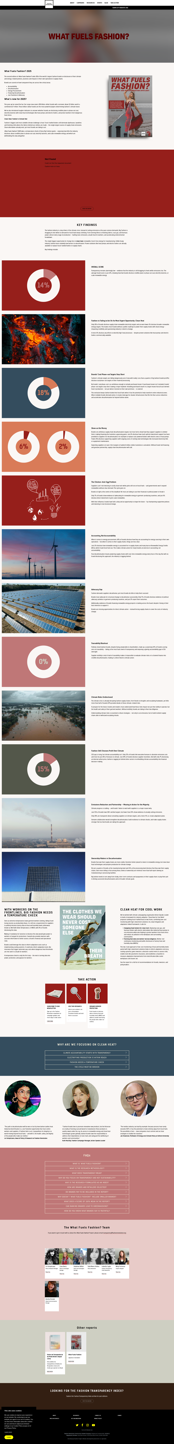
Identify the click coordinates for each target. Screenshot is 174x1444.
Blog (106, 3)
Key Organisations (76, 1418)
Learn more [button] (8, 1432)
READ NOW (50, 1371)
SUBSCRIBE (50, 1021)
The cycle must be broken (87, 1067)
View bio (48, 1272)
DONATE (120, 1415)
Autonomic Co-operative (100, 1438)
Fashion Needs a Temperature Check (87, 1062)
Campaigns (80, 3)
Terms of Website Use (120, 8)
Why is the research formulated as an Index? (87, 1183)
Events (99, 3)
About (72, 3)
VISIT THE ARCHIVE (87, 1401)
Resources (91, 3)
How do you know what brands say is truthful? (87, 1211)
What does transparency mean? (87, 1173)
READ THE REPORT (87, 208)
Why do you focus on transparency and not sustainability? (87, 1178)
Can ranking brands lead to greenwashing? (87, 1206)
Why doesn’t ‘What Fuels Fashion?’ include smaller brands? (87, 1197)
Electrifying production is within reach (87, 1058)
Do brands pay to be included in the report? (87, 1192)
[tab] (87, 1052)
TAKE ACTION (115, 3)
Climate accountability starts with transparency (87, 1053)
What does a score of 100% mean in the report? (87, 1201)
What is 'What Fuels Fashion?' (87, 1164)
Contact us (98, 1415)
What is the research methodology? (87, 1168)
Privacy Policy (98, 1418)
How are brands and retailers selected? (87, 1187)
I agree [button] (9, 1437)
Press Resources (54, 1418)
